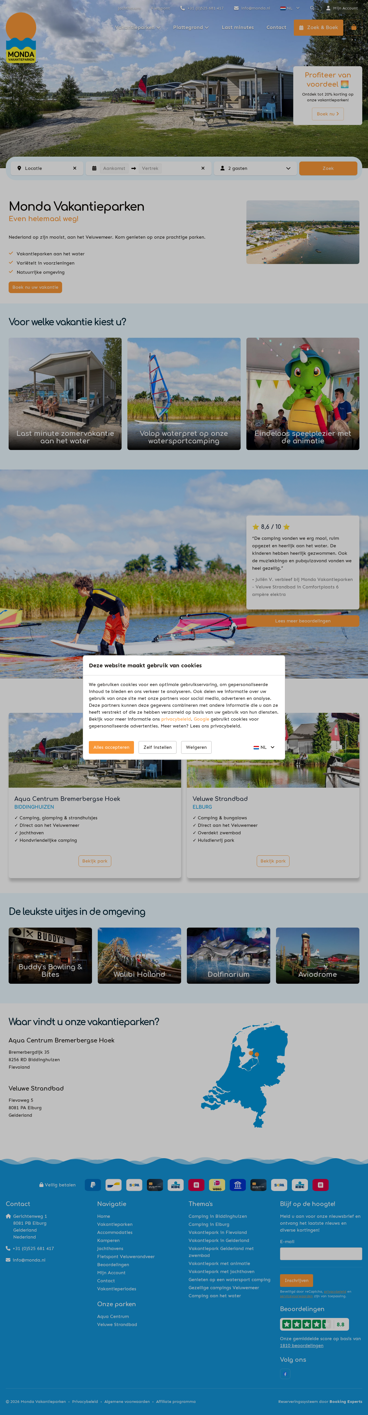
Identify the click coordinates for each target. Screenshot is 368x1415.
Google (201, 719)
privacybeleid (176, 719)
